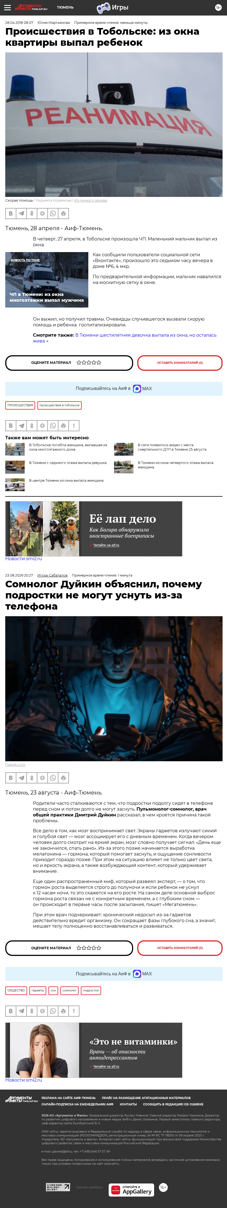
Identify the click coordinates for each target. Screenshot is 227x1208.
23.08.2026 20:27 (19, 575)
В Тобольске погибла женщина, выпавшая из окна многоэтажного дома (68, 447)
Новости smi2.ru (23, 558)
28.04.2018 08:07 (19, 23)
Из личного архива (90, 200)
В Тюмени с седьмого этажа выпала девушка (68, 463)
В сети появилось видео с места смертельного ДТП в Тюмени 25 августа (172, 447)
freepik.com (15, 765)
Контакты (128, 1104)
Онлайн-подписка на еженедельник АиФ (78, 1104)
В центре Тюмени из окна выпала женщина (66, 480)
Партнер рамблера (89, 1187)
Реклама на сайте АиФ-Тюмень (69, 1098)
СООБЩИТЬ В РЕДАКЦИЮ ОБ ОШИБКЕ (173, 1104)
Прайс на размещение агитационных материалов (146, 1098)
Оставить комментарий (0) (180, 363)
